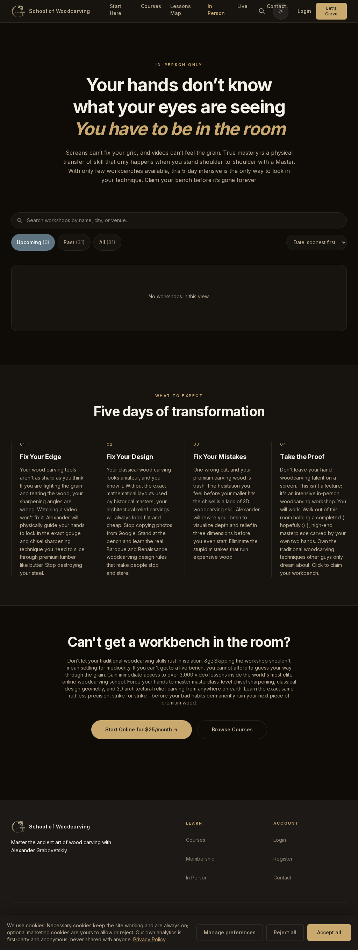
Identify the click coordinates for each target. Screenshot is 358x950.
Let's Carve (331, 11)
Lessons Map (180, 9)
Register (283, 859)
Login (304, 11)
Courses (149, 6)
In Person (216, 9)
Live (242, 6)
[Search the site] (262, 11)
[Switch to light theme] (280, 11)
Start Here (115, 9)
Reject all (285, 932)
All (107, 242)
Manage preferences (230, 932)
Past (74, 242)
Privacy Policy (149, 939)
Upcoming (33, 242)
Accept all (329, 932)
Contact (282, 877)
